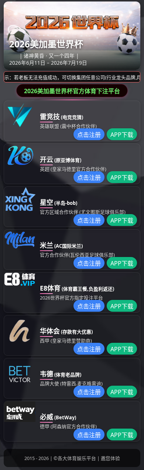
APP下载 (121, 135)
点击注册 (89, 135)
